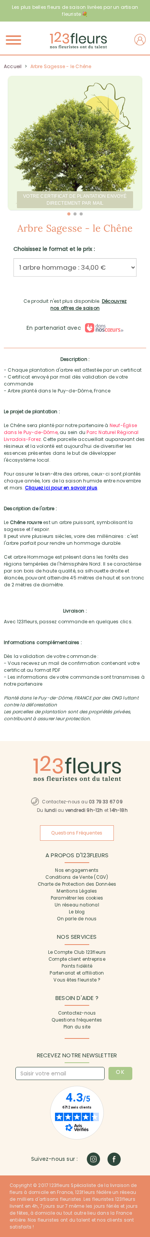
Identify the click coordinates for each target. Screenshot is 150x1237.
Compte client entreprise (76, 959)
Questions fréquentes (77, 1020)
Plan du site (76, 1027)
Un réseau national (77, 905)
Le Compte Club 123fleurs (77, 952)
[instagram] (93, 1159)
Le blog (77, 912)
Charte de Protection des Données (77, 884)
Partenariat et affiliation (77, 973)
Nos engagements (76, 870)
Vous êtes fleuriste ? (76, 980)
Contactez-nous (77, 1013)
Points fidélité (77, 966)
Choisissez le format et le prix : (54, 248)
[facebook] (114, 1159)
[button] (68, 213)
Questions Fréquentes (76, 833)
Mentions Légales (77, 891)
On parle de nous (77, 919)
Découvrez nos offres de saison (88, 304)
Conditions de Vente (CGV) (76, 877)
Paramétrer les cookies (77, 898)
